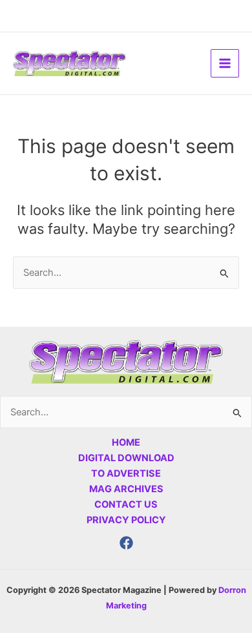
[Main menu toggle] (225, 63)
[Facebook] (126, 543)
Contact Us (126, 504)
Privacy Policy (126, 520)
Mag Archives (126, 489)
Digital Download (126, 458)
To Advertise (126, 473)
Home (126, 442)
